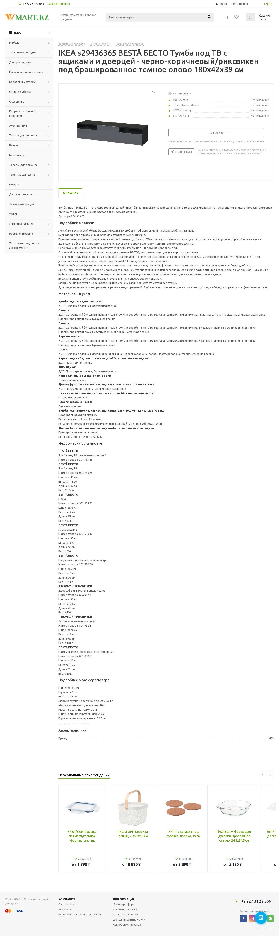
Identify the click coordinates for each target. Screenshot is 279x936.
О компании (66, 904)
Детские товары (20, 194)
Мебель (14, 42)
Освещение (16, 101)
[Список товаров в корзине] (259, 19)
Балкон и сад (17, 154)
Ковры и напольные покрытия (22, 113)
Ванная (14, 145)
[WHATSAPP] (270, 918)
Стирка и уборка (20, 91)
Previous (262, 775)
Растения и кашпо (21, 233)
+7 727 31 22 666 (33, 3)
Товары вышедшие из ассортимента (24, 245)
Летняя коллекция (21, 204)
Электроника (18, 125)
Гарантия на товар (125, 914)
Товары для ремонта (23, 164)
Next (270, 775)
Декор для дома (20, 62)
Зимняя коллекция (21, 223)
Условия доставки (125, 909)
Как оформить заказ (127, 924)
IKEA (17, 32)
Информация (124, 899)
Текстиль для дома (22, 174)
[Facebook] (243, 918)
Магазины (65, 909)
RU (270, 3)
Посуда (14, 184)
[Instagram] (252, 918)
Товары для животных (24, 135)
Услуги (13, 213)
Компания (66, 899)
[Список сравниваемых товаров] (225, 18)
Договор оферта (124, 904)
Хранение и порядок (22, 52)
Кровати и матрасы (22, 81)
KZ (265, 3)
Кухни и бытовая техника (26, 72)
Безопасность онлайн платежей (79, 914)
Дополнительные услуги (129, 919)
